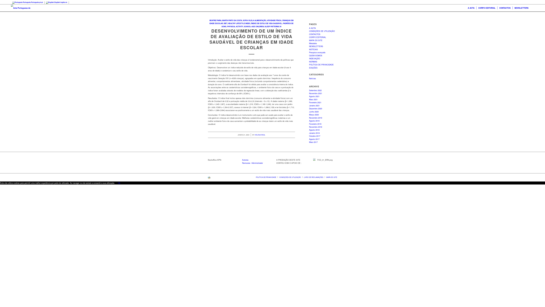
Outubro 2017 (314, 136)
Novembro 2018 (315, 127)
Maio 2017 (313, 142)
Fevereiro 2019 (315, 124)
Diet (225, 23)
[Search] (532, 8)
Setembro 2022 (315, 90)
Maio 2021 (313, 99)
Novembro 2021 (315, 93)
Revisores (246, 163)
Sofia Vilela (248, 20)
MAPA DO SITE (315, 40)
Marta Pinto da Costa (232, 20)
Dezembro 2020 (315, 108)
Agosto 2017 (314, 139)
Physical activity (235, 26)
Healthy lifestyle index (239, 23)
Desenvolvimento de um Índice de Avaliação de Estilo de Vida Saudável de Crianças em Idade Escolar (251, 39)
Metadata (313, 43)
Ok (119, 183)
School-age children (254, 26)
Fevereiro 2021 (315, 102)
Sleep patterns (272, 26)
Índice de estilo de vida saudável (266, 23)
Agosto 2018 (314, 129)
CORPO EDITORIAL (317, 37)
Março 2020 (314, 114)
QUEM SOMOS (315, 55)
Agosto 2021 (314, 96)
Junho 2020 (314, 111)
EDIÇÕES (313, 67)
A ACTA (312, 28)
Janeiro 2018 (314, 133)
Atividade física (274, 20)
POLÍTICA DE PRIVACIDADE (321, 64)
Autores (245, 159)
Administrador (257, 163)
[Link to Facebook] (532, 2)
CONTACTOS (314, 34)
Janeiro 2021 (314, 105)
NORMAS (313, 61)
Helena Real (260, 135)
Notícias (312, 78)
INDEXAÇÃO (314, 58)
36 (280, 26)
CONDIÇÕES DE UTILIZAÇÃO (322, 31)
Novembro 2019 (315, 117)
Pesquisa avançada (317, 52)
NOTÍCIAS (313, 49)
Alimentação (260, 20)
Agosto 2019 (314, 120)
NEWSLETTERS (316, 46)
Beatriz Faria (215, 20)
